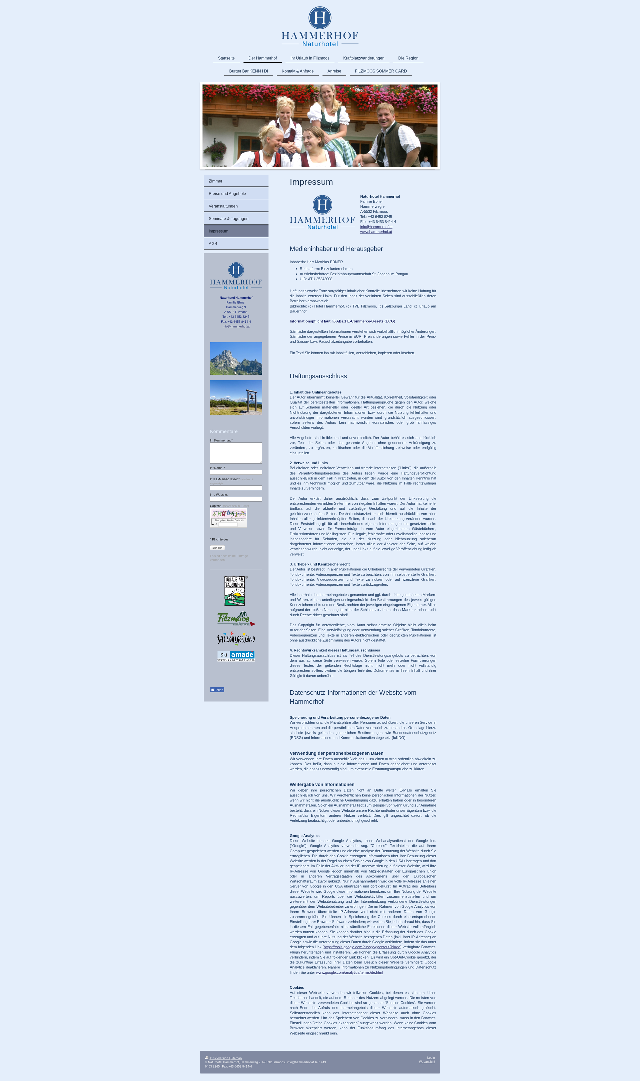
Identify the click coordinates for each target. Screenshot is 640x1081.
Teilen (218, 690)
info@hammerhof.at (376, 226)
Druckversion (219, 1058)
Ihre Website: (219, 494)
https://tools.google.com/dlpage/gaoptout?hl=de (362, 947)
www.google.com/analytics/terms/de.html (349, 972)
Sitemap (236, 1058)
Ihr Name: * (217, 468)
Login (431, 1057)
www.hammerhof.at (376, 232)
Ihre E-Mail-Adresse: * (231, 481)
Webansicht (427, 1061)
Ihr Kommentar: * (221, 440)
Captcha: (229, 506)
